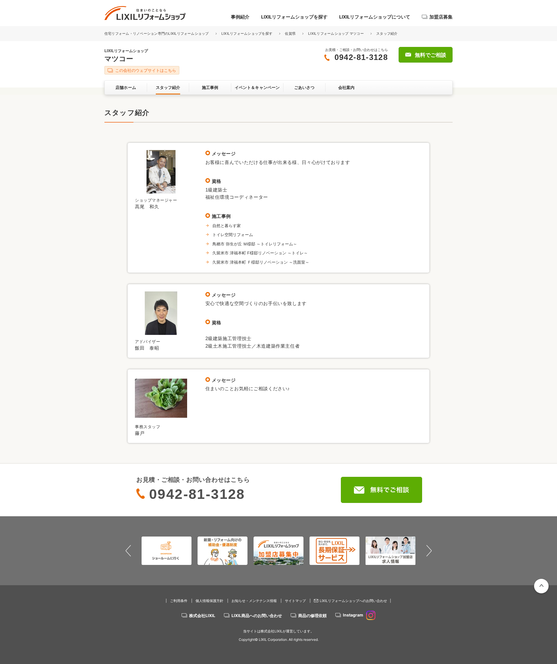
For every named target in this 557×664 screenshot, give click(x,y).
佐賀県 (290, 33)
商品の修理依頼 (312, 615)
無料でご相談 (430, 55)
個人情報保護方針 (209, 601)
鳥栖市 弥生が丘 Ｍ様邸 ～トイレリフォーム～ (254, 244)
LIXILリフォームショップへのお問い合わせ (353, 601)
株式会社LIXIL (202, 615)
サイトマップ (295, 601)
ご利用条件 (178, 601)
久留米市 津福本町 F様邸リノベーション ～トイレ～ (260, 253)
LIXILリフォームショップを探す (294, 17)
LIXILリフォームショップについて (374, 17)
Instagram (353, 614)
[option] (158, 551)
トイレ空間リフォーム (232, 234)
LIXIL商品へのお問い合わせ (257, 615)
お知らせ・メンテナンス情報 (254, 601)
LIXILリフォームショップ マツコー (336, 33)
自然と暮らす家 (226, 225)
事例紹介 (240, 17)
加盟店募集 (441, 17)
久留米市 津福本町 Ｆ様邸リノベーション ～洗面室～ (260, 262)
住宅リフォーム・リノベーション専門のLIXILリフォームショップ (157, 33)
